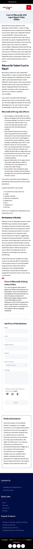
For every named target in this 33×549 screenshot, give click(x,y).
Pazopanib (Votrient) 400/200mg (12, 530)
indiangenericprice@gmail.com (12, 487)
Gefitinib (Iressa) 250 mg (10, 528)
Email (6, 336)
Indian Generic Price (19, 540)
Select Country (9, 362)
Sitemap (4, 511)
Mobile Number (9, 345)
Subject (6, 353)
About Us (5, 505)
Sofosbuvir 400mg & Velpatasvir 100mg (14, 522)
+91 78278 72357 (8, 490)
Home (4, 503)
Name (6, 328)
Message (7, 370)
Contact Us (5, 508)
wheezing (14, 164)
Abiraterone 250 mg (8, 525)
